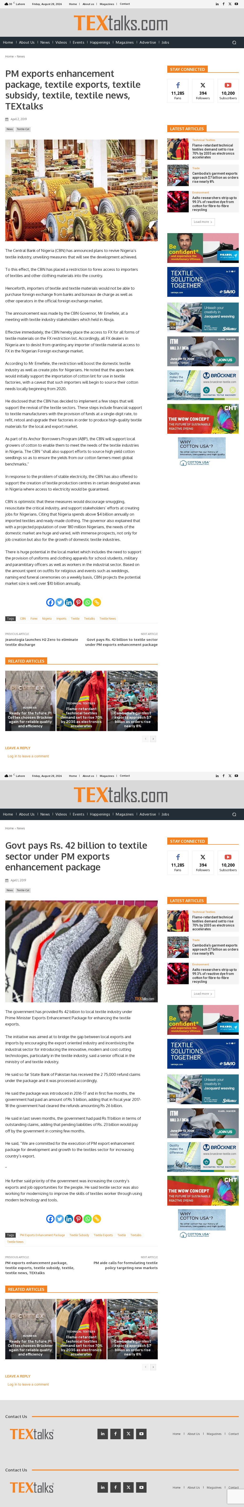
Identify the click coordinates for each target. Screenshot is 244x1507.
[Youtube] (236, 4)
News (21, 56)
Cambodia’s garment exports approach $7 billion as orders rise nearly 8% (132, 719)
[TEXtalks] (122, 22)
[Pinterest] (78, 602)
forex (33, 618)
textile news (108, 618)
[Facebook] (223, 4)
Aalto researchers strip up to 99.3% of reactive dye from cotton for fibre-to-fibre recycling (214, 204)
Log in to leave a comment (28, 756)
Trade (132, 707)
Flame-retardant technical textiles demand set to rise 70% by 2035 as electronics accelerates (81, 717)
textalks (89, 618)
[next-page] (153, 739)
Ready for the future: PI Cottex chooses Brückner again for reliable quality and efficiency (30, 719)
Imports (61, 618)
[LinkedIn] (217, 4)
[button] (234, 42)
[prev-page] (145, 739)
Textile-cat (23, 129)
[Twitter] (230, 4)
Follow (203, 82)
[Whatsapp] (87, 602)
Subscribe (228, 82)
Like (178, 82)
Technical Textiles (80, 703)
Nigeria (47, 618)
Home (9, 56)
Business (30, 707)
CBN (23, 618)
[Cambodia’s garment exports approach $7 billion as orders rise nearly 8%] (132, 701)
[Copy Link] (97, 602)
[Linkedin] (69, 602)
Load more (201, 222)
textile (75, 618)
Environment (200, 192)
